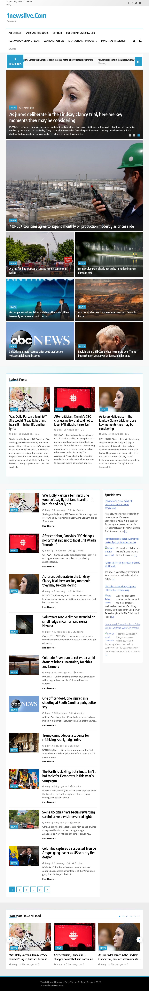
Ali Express (15, 32)
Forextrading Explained (80, 32)
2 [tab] (134, 135)
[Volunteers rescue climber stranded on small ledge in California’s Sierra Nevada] (24, 624)
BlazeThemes (58, 985)
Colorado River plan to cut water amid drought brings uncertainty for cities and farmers (68, 661)
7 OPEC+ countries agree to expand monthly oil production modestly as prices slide (71, 226)
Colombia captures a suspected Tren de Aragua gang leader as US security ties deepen (69, 852)
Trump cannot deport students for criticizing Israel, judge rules (65, 737)
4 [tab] (131, 916)
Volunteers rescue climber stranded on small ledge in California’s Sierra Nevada (68, 621)
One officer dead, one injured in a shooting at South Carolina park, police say (69, 702)
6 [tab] (138, 916)
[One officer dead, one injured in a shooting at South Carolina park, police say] (24, 704)
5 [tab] (134, 916)
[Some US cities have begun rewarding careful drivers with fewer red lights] (24, 819)
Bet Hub (57, 32)
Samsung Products (37, 32)
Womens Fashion (54, 40)
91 (40, 889)
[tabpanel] (74, 104)
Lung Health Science (113, 40)
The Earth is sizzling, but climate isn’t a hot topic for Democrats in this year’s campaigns (69, 775)
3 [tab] (139, 135)
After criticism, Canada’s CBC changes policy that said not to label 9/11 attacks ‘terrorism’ (73, 420)
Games (12, 48)
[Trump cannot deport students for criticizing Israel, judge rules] (24, 743)
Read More (48, 526)
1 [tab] (130, 135)
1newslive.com (26, 15)
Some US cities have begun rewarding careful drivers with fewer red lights (68, 814)
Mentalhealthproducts (82, 40)
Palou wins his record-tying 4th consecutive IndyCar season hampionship (118, 503)
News (13, 107)
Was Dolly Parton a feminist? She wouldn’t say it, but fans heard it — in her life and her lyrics (65, 117)
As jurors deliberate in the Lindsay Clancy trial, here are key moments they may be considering (102, 59)
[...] (125, 529)
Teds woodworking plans (24, 40)
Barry (14, 433)
